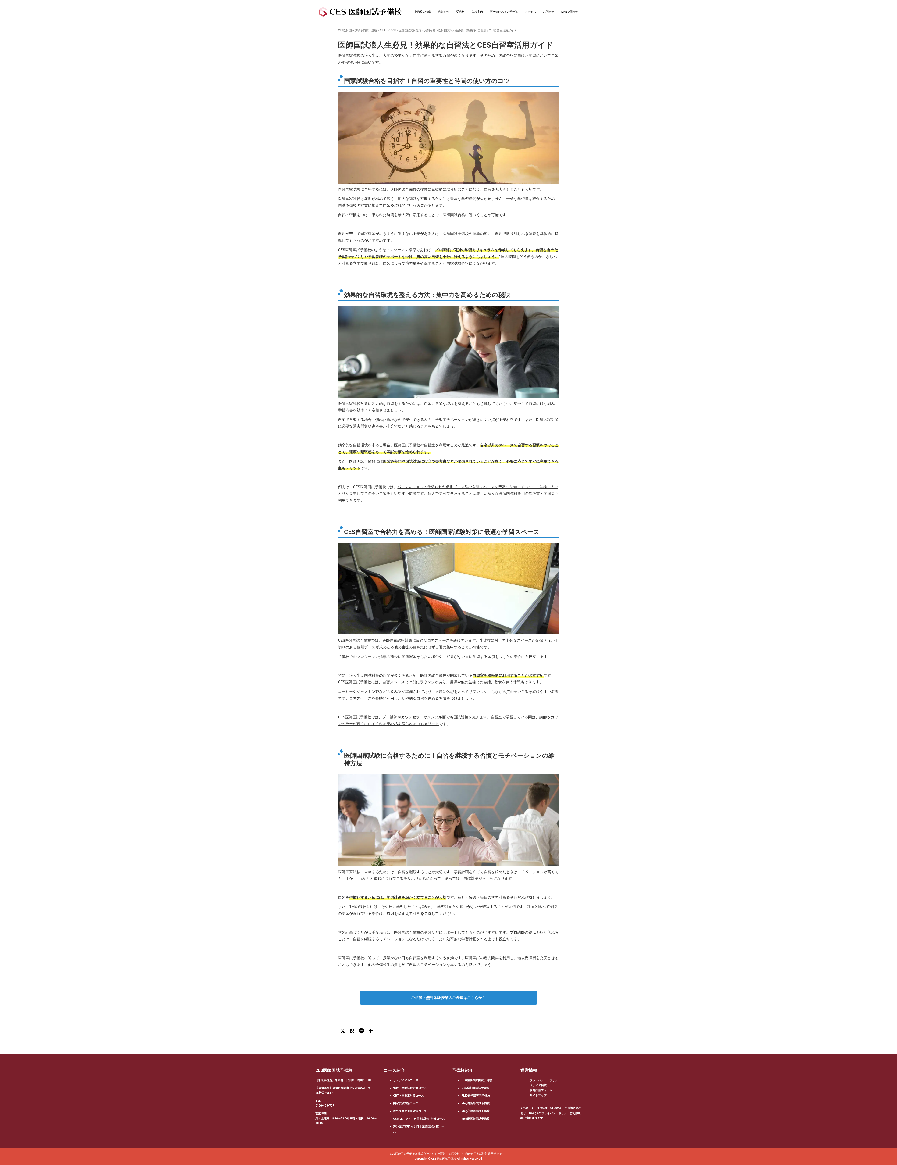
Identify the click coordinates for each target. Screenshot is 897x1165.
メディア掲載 (538, 1085)
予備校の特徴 (422, 11)
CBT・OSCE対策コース (408, 1095)
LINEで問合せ (569, 11)
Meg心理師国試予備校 (475, 1111)
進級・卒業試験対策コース (410, 1088)
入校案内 (477, 11)
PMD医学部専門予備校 (475, 1095)
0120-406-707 (324, 1105)
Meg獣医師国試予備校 (475, 1118)
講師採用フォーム (541, 1090)
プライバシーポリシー (555, 1113)
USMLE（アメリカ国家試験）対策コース (419, 1118)
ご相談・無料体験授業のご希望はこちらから (448, 997)
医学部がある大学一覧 (504, 11)
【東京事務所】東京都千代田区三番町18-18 (343, 1080)
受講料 (460, 11)
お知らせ (429, 30)
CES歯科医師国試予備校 (476, 1080)
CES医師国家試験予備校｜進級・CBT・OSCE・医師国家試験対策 (379, 30)
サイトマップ (538, 1095)
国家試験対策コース (405, 1103)
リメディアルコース (405, 1080)
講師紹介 (443, 11)
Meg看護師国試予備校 (475, 1103)
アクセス (530, 11)
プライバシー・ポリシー (545, 1080)
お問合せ (548, 11)
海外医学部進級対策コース (410, 1111)
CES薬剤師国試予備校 (475, 1088)
